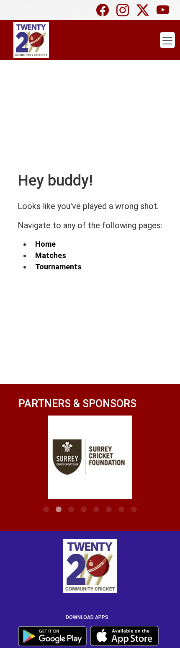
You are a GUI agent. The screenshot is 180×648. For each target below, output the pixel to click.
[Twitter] (144, 10)
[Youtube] (165, 10)
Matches (50, 255)
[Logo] (90, 567)
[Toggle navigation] (167, 40)
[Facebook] (104, 10)
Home (45, 244)
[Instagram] (124, 10)
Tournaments (58, 266)
